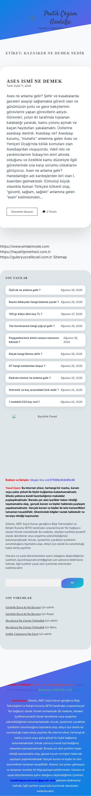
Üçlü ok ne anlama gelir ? (25, 290)
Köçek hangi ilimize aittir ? (25, 354)
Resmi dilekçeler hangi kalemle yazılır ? (34, 302)
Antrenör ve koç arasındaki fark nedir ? (34, 389)
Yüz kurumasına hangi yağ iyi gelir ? (32, 326)
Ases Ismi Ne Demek (34, 81)
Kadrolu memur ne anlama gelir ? (30, 377)
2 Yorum (52, 211)
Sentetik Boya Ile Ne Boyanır (23, 607)
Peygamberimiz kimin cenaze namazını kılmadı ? (34, 340)
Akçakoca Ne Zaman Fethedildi (25, 620)
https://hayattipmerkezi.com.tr (25, 251)
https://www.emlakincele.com (24, 246)
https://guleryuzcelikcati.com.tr (26, 257)
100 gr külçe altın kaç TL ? (25, 314)
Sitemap (60, 257)
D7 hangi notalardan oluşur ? (27, 365)
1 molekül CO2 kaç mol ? (24, 401)
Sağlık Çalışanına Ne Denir (22, 634)
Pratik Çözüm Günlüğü (60, 17)
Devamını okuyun (24, 213)
